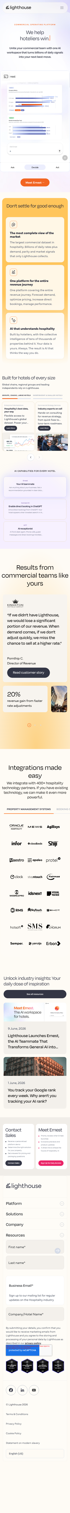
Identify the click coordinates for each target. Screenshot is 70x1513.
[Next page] (39, 457)
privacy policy (33, 1343)
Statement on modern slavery (23, 1443)
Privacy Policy (14, 1423)
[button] (35, 1203)
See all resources (35, 994)
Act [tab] (57, 167)
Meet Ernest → (35, 182)
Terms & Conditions (17, 1414)
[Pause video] (65, 158)
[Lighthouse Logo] (18, 7)
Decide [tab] (35, 167)
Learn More (10, 428)
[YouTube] (34, 1390)
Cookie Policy (13, 1433)
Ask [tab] (12, 167)
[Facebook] (11, 1390)
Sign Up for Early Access (51, 1163)
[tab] (17, 396)
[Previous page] (30, 457)
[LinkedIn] (22, 1390)
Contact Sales (13, 1163)
